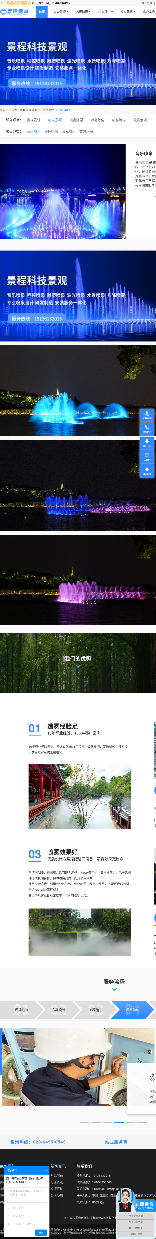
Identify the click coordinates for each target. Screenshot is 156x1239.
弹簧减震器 (74, 1233)
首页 (42, 11)
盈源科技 (98, 1202)
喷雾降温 (127, 11)
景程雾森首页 (28, 109)
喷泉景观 (48, 109)
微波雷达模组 (105, 1233)
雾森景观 (60, 11)
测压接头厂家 (57, 1233)
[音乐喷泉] (78, 20)
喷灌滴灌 (82, 11)
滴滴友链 (60, 1230)
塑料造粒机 (90, 1230)
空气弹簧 (89, 1233)
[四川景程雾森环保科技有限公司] (14, 12)
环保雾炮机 (106, 1230)
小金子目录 (74, 1230)
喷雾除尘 (104, 11)
